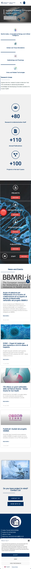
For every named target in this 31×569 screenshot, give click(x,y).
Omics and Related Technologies (15, 72)
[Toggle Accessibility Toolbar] (28, 281)
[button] (28, 540)
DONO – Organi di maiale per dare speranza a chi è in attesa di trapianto (15, 345)
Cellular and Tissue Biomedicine (15, 48)
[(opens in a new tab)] (15, 417)
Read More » (6, 315)
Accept (15, 555)
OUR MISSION (10, 17)
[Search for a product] (20, 2)
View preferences (15, 563)
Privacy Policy (15, 566)
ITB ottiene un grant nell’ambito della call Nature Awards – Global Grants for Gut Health (15, 389)
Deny (15, 559)
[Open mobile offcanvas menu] (24, 3)
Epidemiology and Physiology (15, 60)
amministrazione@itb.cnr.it (16, 536)
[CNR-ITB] (8, 3)
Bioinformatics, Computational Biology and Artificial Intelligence (15, 34)
